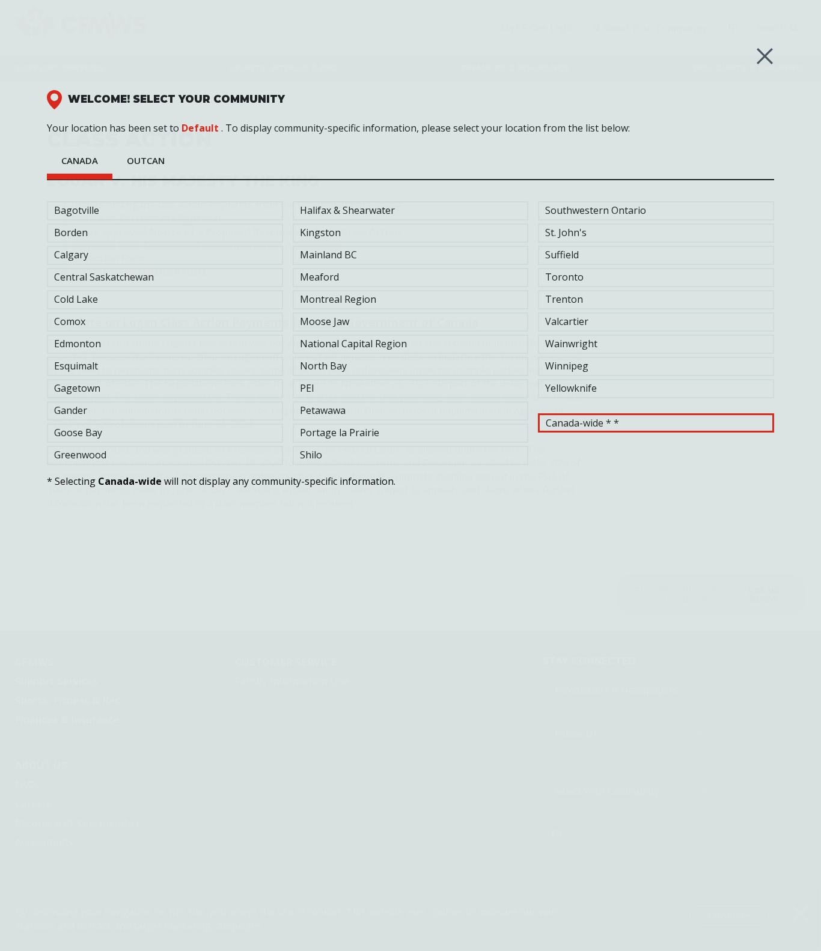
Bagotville (76, 210)
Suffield (562, 254)
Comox (69, 321)
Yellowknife (571, 388)
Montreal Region (338, 299)
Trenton (564, 299)
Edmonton (77, 343)
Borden (71, 232)
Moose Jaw (324, 321)
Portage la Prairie (339, 432)
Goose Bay (78, 432)
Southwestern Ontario (595, 210)
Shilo (311, 454)
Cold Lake (76, 299)
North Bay (323, 365)
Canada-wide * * (582, 423)
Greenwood (80, 454)
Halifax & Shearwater (347, 210)
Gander (70, 410)
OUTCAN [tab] (146, 160)
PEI (307, 388)
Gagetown (77, 388)
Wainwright (571, 343)
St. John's (566, 232)
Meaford (319, 277)
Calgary (71, 254)
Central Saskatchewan (104, 277)
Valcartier (566, 321)
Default (200, 128)
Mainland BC (328, 254)
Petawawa (323, 410)
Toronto (564, 277)
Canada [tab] (79, 160)
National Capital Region (353, 343)
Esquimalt (76, 365)
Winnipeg (566, 365)
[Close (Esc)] (765, 56)
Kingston (320, 232)
